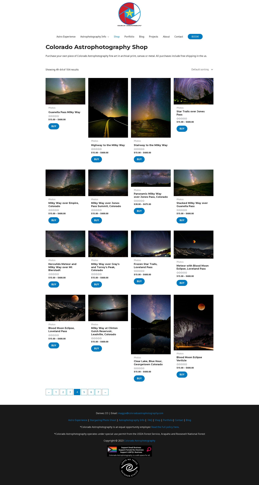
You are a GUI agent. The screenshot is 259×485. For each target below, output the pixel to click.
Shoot (113, 420)
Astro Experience (77, 420)
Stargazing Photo (100, 420)
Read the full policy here (165, 427)
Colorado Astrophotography (139, 440)
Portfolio (168, 420)
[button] (195, 36)
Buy (53, 126)
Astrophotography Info (131, 420)
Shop (157, 420)
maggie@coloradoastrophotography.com (140, 413)
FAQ (150, 420)
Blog (188, 420)
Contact (179, 420)
